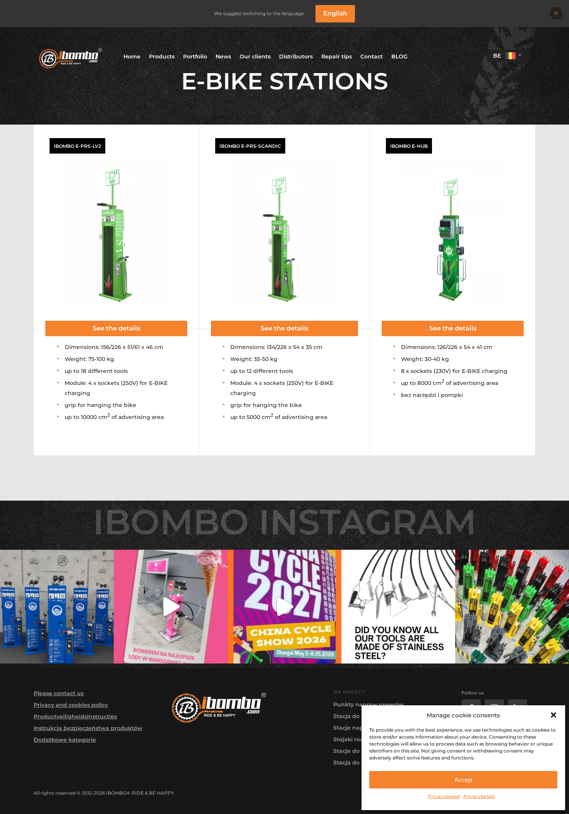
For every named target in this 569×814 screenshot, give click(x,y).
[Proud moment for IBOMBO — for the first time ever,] (284, 607)
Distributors (296, 56)
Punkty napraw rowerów (368, 704)
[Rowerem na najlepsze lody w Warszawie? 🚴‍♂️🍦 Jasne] (171, 607)
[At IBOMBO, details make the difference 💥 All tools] (398, 607)
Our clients (255, 56)
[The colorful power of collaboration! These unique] (512, 607)
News (223, 56)
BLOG (399, 56)
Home (132, 56)
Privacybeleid (443, 796)
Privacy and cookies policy (71, 704)
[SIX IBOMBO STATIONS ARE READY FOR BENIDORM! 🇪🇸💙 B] (57, 607)
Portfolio (195, 56)
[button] (553, 715)
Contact (371, 56)
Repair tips (336, 56)
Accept (463, 779)
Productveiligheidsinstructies (75, 716)
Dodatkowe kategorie (65, 739)
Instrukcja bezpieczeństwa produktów (88, 728)
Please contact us (59, 693)
